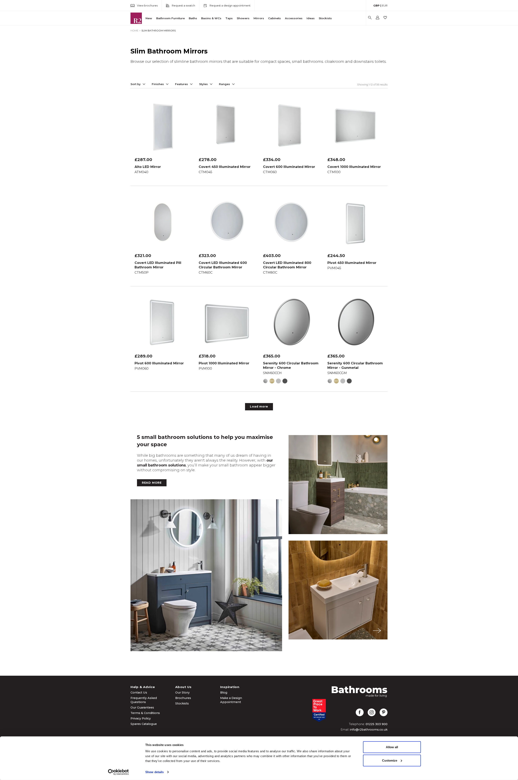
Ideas (311, 18)
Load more (259, 406)
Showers (243, 18)
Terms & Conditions (145, 713)
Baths (193, 18)
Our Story (182, 692)
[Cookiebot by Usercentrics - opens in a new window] (118, 772)
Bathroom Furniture (170, 18)
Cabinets (274, 18)
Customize (389, 760)
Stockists (325, 18)
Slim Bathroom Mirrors (158, 30)
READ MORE (152, 482)
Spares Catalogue (144, 724)
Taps (229, 18)
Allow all (392, 747)
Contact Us (139, 692)
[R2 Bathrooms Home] (136, 18)
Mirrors (259, 18)
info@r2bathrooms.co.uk (368, 729)
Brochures (183, 698)
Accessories (294, 18)
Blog (223, 692)
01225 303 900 (376, 724)
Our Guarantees (142, 707)
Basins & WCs (211, 18)
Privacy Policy (141, 718)
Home (134, 30)
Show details (154, 772)
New (148, 18)
